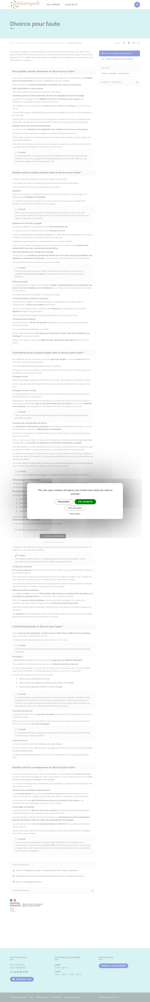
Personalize (63, 501)
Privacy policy (75, 514)
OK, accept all (85, 501)
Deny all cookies (75, 508)
